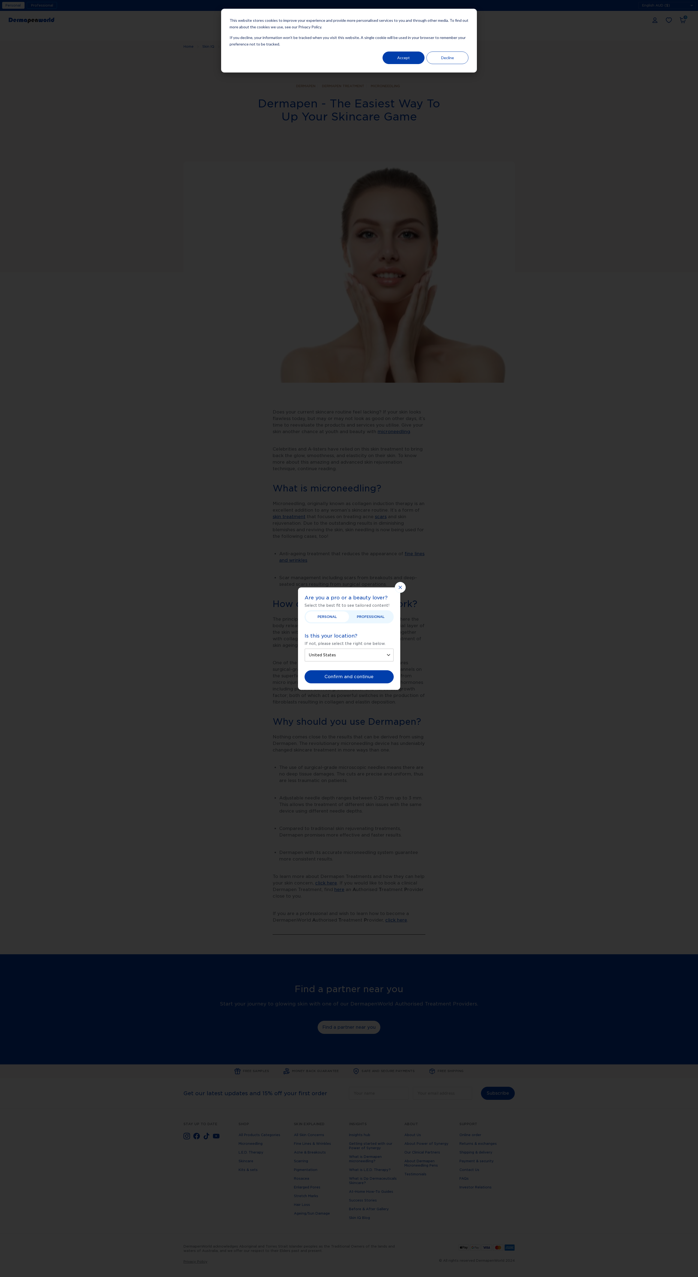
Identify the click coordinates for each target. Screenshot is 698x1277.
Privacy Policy (309, 27)
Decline (447, 57)
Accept (403, 57)
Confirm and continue (349, 676)
